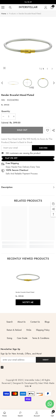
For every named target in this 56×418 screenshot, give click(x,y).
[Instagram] (2, 367)
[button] (47, 68)
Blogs (47, 321)
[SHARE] (53, 130)
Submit (46, 360)
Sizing (9, 338)
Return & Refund (14, 330)
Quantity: (5, 111)
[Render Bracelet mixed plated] (28, 277)
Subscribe (43, 148)
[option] (28, 2)
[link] (47, 130)
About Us (21, 321)
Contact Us (35, 321)
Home (3, 13)
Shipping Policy (42, 330)
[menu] (2, 7)
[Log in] (45, 7)
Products (12, 13)
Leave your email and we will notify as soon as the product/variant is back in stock (26, 140)
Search (10, 321)
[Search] (10, 7)
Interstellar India (32, 380)
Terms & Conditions (40, 338)
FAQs (28, 330)
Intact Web (43, 383)
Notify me (28, 302)
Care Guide (22, 338)
